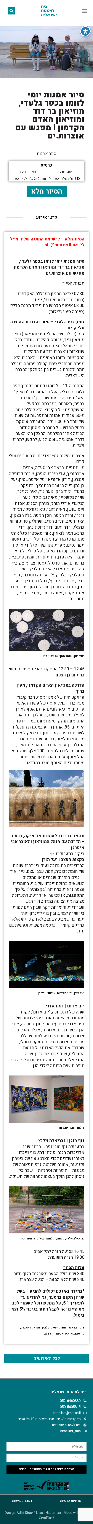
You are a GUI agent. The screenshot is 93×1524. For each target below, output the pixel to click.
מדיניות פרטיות (70, 1500)
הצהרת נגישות (22, 1500)
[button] (85, 11)
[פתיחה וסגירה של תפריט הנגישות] (85, 31)
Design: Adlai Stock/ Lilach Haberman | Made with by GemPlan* (46, 1515)
